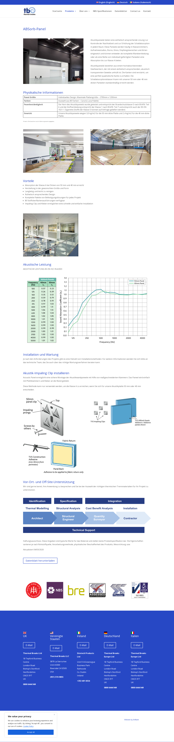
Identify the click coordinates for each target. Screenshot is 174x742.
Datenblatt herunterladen (40, 560)
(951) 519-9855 (56, 677)
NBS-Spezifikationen (102, 11)
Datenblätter (121, 11)
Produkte (69, 11)
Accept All (31, 732)
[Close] (54, 714)
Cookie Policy (28, 726)
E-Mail (29, 645)
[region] (31, 724)
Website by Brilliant (131, 720)
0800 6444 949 (29, 684)
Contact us (135, 11)
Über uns (83, 11)
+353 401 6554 (83, 681)
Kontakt (147, 11)
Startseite (57, 11)
